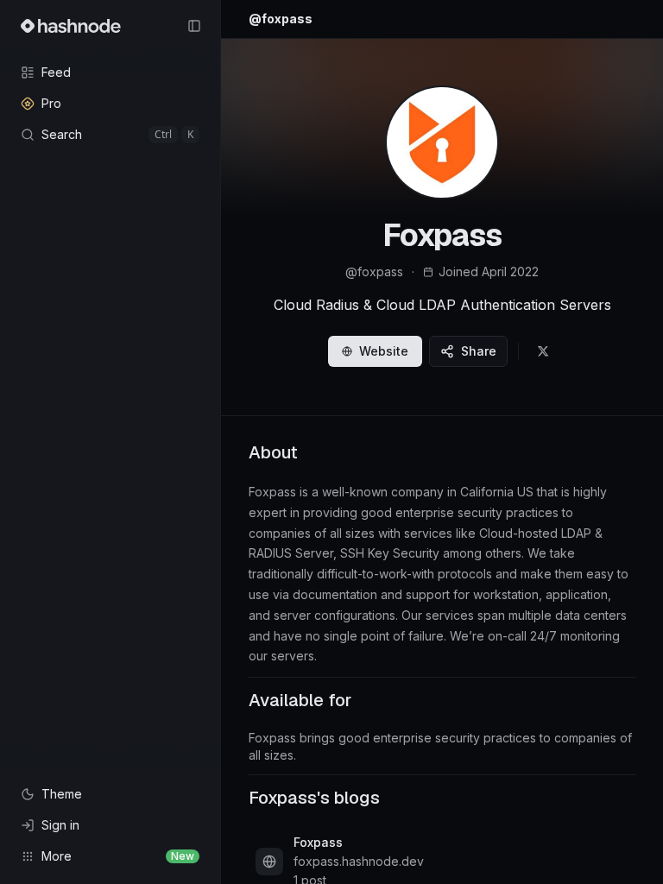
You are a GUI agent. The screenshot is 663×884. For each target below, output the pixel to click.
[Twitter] (543, 351)
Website (383, 351)
